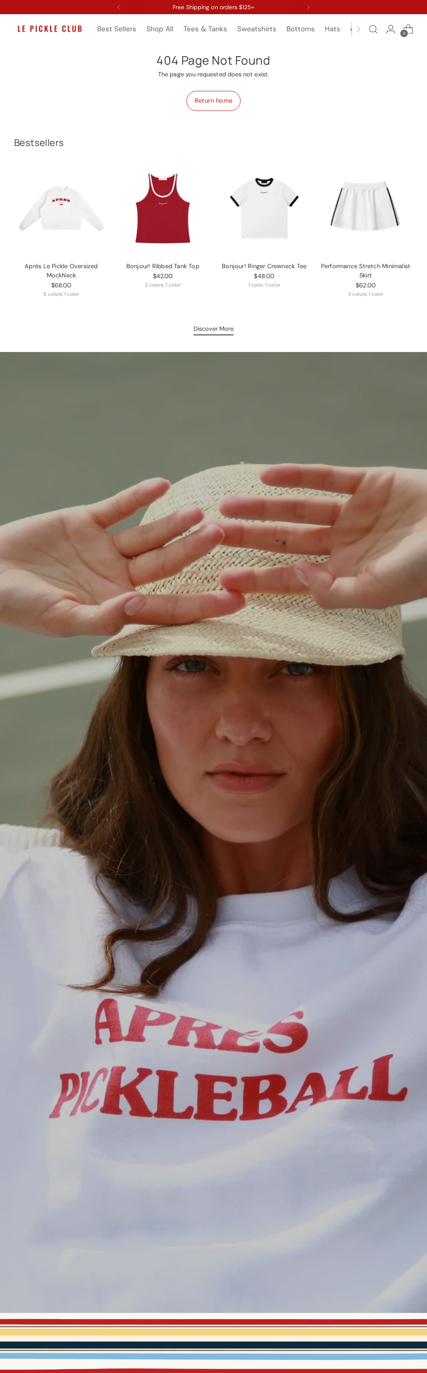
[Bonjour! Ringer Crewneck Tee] (264, 208)
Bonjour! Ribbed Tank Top (162, 266)
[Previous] (119, 7)
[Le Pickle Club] (49, 29)
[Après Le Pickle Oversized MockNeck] (61, 208)
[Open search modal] (373, 29)
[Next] (308, 7)
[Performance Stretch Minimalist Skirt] (366, 208)
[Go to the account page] (390, 29)
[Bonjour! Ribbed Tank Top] (163, 208)
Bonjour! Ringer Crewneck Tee (264, 266)
